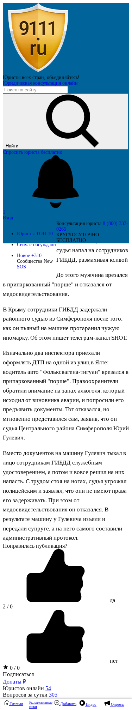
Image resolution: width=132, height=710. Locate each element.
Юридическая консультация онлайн (40, 83)
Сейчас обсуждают (36, 244)
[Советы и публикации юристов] (38, 71)
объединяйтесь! (63, 77)
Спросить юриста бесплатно (32, 152)
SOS (21, 266)
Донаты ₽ (14, 682)
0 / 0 (14, 668)
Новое (29, 255)
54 (48, 688)
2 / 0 (8, 606)
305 (53, 695)
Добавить (67, 704)
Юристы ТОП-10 (35, 233)
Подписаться (18, 674)
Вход (8, 217)
